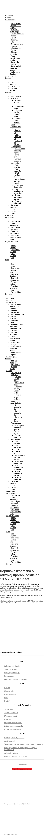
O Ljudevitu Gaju (17, 131)
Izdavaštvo (9, 215)
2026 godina (15, 86)
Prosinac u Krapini (18, 202)
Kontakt (8, 294)
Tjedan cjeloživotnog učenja (15, 58)
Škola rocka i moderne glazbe (15, 68)
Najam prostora (11, 242)
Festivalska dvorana (15, 251)
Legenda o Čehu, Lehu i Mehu (18, 114)
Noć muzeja (17, 166)
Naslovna (9, 16)
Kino (7, 260)
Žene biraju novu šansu (14, 232)
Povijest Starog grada (17, 103)
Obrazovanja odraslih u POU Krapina (15, 26)
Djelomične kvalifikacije (14, 31)
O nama (8, 18)
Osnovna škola (14, 41)
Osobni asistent (13, 37)
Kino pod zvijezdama (14, 279)
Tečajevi (14, 50)
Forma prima (16, 147)
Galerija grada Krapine (10, 77)
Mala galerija (16, 96)
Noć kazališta (17, 170)
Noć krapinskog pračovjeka (18, 191)
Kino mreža (15, 268)
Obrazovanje (10, 20)
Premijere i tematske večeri (14, 288)
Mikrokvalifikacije (17, 34)
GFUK (17, 173)
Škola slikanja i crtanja (15, 63)
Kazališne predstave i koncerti (14, 207)
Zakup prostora (13, 247)
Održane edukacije (13, 53)
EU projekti (9, 217)
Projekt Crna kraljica (17, 121)
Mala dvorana (13, 255)
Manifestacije (16, 163)
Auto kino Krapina (14, 275)
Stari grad (14, 98)
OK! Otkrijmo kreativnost (15, 228)
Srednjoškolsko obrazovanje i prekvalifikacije (16, 46)
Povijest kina (16, 292)
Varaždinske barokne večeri (19, 181)
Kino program (13, 265)
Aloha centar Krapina (15, 73)
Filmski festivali (13, 283)
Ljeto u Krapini (17, 176)
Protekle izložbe (13, 89)
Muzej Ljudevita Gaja (15, 126)
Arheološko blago (19, 108)
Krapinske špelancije (18, 186)
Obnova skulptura (17, 160)
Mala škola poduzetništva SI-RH (15, 238)
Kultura (8, 92)
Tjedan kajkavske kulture (18, 197)
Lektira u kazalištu (13, 212)
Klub (12, 258)
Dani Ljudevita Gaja (17, 137)
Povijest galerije (13, 83)
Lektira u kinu (13, 271)
